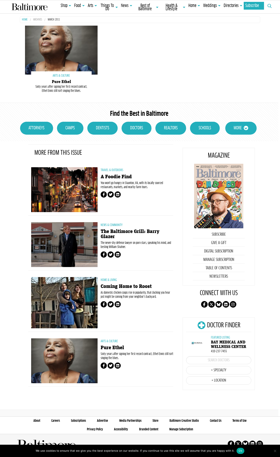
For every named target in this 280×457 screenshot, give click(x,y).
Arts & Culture (109, 341)
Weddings (210, 6)
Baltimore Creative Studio (184, 420)
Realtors (171, 128)
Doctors (136, 128)
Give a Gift (218, 243)
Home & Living (109, 280)
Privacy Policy (95, 429)
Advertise (102, 420)
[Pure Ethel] (61, 49)
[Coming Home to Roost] (64, 302)
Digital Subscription (218, 251)
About (36, 420)
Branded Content (148, 429)
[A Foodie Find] (64, 189)
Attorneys (36, 128)
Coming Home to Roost (126, 286)
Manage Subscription (218, 260)
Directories (231, 6)
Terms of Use (239, 420)
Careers (55, 420)
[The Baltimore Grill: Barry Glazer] (64, 244)
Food (77, 6)
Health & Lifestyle (172, 7)
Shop (64, 6)
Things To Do (107, 7)
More (238, 128)
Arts (90, 6)
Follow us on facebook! (204, 304)
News (125, 6)
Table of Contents (219, 268)
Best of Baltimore (145, 7)
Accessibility (121, 429)
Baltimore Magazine (29, 7)
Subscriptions (78, 420)
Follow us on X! (211, 304)
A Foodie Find (116, 176)
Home (192, 6)
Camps (70, 128)
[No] (275, 451)
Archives (37, 19)
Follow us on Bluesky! (218, 304)
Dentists (102, 128)
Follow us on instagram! (233, 304)
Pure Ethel (61, 82)
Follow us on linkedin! (226, 304)
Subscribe (252, 6)
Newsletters (218, 276)
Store (155, 420)
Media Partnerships (130, 420)
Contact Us (215, 420)
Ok (240, 450)
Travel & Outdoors (112, 170)
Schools (205, 128)
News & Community (112, 225)
